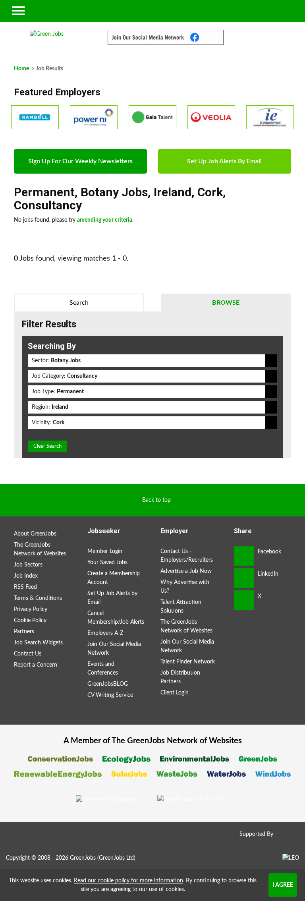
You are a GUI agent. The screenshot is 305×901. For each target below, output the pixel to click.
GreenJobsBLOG (107, 684)
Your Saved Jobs (107, 562)
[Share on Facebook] (244, 556)
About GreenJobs (35, 534)
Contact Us (27, 654)
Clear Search (47, 446)
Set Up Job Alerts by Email (112, 598)
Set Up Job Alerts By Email (224, 161)
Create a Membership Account (113, 578)
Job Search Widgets (38, 643)
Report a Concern (35, 665)
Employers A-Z (105, 633)
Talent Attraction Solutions (180, 606)
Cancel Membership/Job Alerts (115, 618)
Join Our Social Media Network (114, 649)
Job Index (26, 576)
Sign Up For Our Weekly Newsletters (80, 161)
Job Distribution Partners (180, 677)
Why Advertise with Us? (184, 587)
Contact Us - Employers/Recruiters (186, 556)
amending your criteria (104, 220)
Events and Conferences (102, 668)
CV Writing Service (110, 695)
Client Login (174, 693)
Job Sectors (28, 565)
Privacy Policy (30, 609)
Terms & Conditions (38, 598)
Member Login (104, 551)
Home (21, 69)
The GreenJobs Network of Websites (40, 549)
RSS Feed (25, 587)
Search (79, 303)
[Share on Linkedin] (244, 578)
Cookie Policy (30, 620)
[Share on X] (244, 600)
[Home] (47, 34)
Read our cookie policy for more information (128, 881)
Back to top (156, 500)
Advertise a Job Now (186, 571)
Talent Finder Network (187, 662)
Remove (271, 360)
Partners (24, 631)
